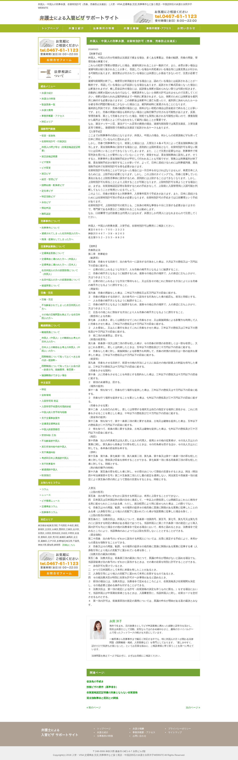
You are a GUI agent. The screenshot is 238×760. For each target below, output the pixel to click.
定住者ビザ (47, 190)
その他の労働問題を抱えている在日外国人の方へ (61, 316)
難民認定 (46, 213)
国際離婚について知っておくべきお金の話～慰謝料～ (61, 358)
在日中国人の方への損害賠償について (61, 279)
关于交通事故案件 (51, 418)
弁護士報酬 (131, 28)
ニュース (46, 495)
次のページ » (193, 707)
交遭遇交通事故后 (51, 423)
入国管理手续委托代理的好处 (56, 406)
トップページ (50, 28)
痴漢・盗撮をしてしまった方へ (57, 239)
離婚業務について (51, 332)
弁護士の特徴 (48, 98)
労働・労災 (47, 299)
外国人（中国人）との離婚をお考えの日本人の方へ (61, 340)
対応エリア (47, 121)
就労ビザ (46, 173)
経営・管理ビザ (49, 179)
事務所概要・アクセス (158, 28)
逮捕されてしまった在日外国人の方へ (61, 233)
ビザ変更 (46, 167)
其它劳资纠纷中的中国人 (54, 446)
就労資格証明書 (49, 156)
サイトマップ (175, 732)
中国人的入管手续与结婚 (54, 412)
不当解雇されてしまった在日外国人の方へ (61, 307)
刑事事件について (51, 227)
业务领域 (46, 395)
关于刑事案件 (48, 464)
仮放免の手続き (95, 681)
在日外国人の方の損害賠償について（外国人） (60, 272)
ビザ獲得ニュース (51, 500)
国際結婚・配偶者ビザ (53, 185)
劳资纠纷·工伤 (49, 435)
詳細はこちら (68, 545)
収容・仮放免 (48, 135)
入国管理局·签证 (50, 401)
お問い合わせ (186, 28)
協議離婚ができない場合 (54, 375)
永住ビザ (46, 202)
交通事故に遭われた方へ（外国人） (60, 259)
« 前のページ (94, 707)
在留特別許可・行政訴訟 (54, 141)
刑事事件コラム (49, 512)
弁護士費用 (47, 110)
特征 (44, 389)
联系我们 (46, 475)
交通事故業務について (53, 253)
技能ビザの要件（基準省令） (102, 687)
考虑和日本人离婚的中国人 (55, 458)
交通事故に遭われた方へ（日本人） (60, 264)
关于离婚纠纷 (48, 452)
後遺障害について (51, 285)
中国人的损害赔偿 (51, 429)
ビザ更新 (46, 162)
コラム (45, 489)
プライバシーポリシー (179, 728)
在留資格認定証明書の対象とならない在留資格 (112, 692)
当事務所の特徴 (103, 28)
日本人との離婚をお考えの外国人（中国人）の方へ (61, 349)
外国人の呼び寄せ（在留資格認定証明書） (61, 149)
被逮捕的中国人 (49, 469)
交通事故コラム (49, 506)
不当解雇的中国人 (51, 441)
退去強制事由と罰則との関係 (102, 698)
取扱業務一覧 (48, 104)
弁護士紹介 (76, 28)
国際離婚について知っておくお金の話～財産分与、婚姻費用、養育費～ (61, 368)
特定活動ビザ (48, 196)
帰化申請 (46, 208)
